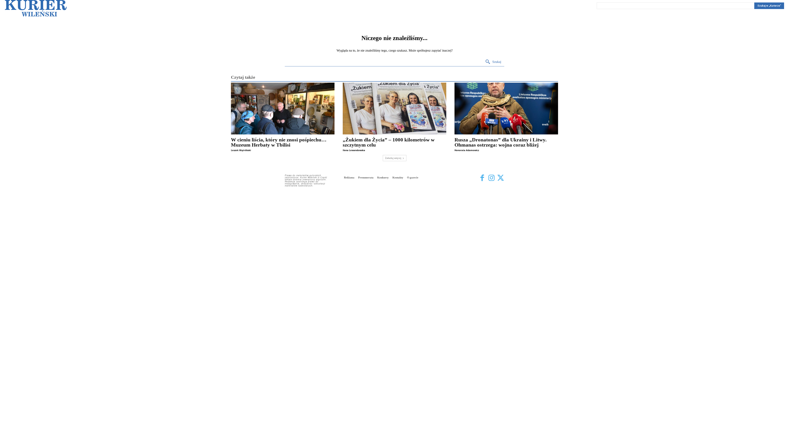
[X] (500, 178)
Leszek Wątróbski (241, 150)
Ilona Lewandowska (354, 150)
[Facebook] (482, 178)
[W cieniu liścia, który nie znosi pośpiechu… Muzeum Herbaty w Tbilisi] (283, 108)
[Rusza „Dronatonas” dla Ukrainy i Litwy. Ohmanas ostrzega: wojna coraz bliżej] (506, 108)
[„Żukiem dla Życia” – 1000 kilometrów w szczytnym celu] (394, 108)
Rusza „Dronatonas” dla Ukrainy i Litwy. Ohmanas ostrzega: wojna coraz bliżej (500, 142)
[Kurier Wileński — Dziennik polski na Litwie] (36, 8)
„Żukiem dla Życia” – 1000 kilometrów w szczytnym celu (389, 142)
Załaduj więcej (393, 158)
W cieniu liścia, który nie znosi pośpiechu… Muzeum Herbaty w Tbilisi (278, 142)
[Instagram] (491, 178)
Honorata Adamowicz (466, 150)
